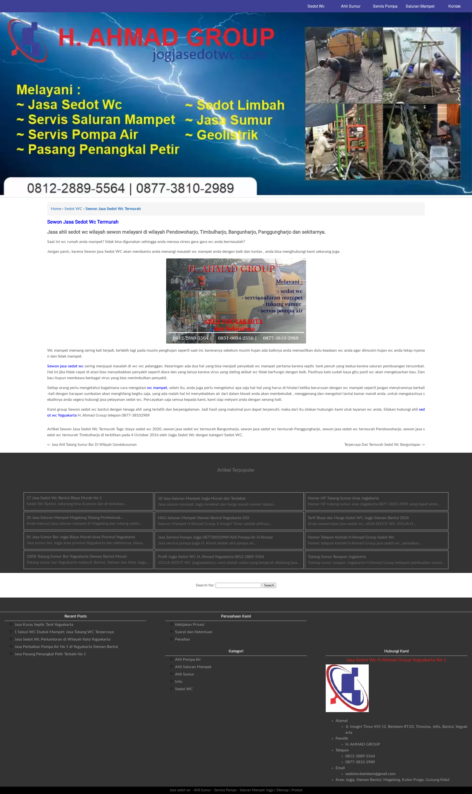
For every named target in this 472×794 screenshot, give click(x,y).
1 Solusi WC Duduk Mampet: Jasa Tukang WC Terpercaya (64, 632)
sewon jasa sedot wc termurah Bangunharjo (201, 429)
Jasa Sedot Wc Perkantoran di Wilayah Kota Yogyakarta (62, 639)
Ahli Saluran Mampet (193, 667)
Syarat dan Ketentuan (193, 632)
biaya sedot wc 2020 (143, 429)
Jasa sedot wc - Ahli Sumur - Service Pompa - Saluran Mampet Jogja (221, 790)
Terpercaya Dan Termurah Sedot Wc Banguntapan (382, 445)
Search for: (205, 585)
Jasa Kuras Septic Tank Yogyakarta (44, 625)
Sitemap (282, 790)
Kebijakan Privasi (189, 625)
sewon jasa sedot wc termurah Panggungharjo (280, 429)
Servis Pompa (385, 6)
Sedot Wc (316, 6)
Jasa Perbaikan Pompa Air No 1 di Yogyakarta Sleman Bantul (66, 647)
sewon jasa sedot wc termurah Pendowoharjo (361, 429)
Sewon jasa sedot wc (65, 366)
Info (178, 682)
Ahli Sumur (350, 6)
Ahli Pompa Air (188, 659)
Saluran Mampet (420, 6)
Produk (297, 790)
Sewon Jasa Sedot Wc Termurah (82, 222)
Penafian (182, 639)
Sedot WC (184, 689)
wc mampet (157, 388)
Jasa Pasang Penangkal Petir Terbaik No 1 (50, 654)
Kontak (454, 6)
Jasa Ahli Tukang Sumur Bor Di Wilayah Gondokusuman (94, 445)
